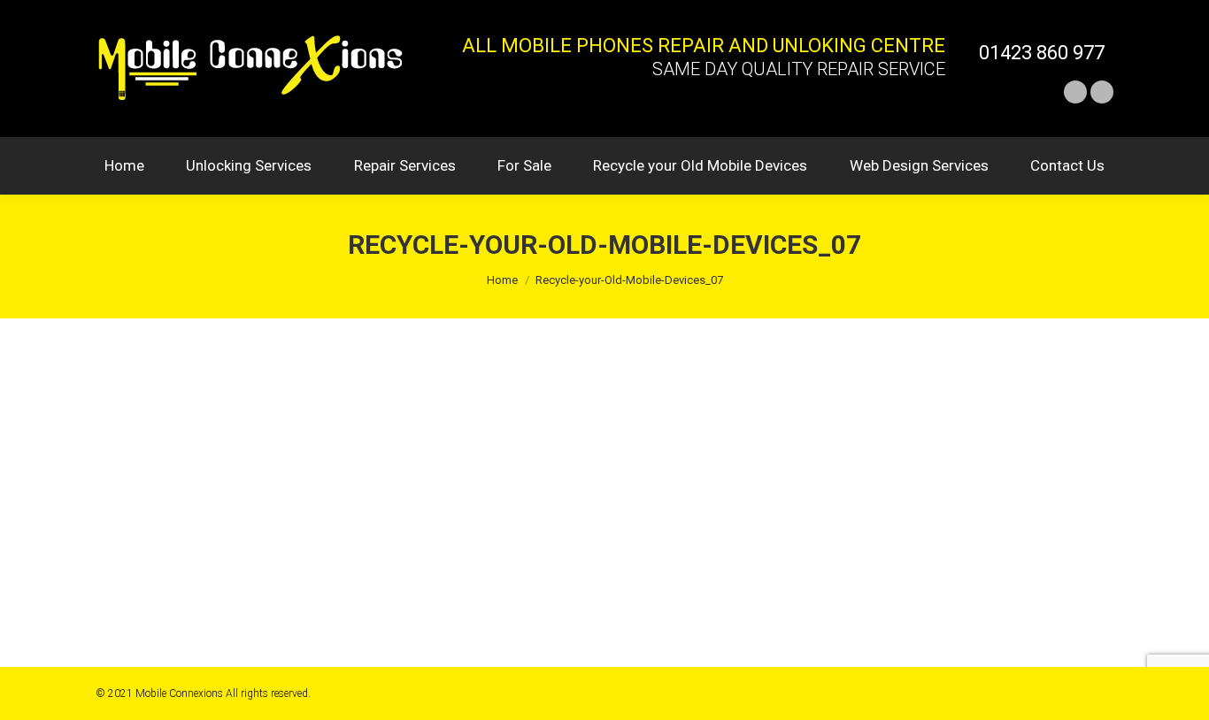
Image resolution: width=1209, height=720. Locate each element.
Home (502, 280)
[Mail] (1101, 91)
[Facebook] (1075, 91)
